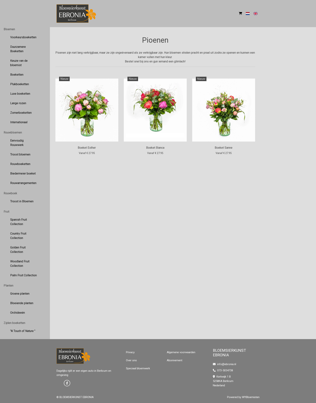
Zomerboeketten (21, 112)
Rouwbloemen (13, 132)
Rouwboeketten (20, 164)
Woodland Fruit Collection (19, 264)
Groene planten (19, 293)
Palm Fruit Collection (23, 275)
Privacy (130, 352)
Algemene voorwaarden (181, 352)
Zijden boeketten (14, 323)
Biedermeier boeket (23, 173)
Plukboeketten (19, 84)
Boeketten (16, 74)
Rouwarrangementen (23, 183)
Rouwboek (10, 193)
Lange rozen (18, 103)
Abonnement (174, 360)
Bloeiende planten (21, 303)
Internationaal (18, 122)
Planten (8, 285)
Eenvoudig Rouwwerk (17, 143)
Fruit (6, 211)
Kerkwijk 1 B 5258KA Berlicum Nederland (223, 381)
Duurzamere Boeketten (18, 49)
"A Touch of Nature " (22, 331)
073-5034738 (225, 370)
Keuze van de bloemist (19, 63)
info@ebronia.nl (226, 364)
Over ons (131, 360)
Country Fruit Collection (18, 236)
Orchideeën (17, 312)
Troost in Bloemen (21, 201)
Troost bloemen (20, 154)
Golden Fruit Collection (18, 250)
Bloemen (9, 29)
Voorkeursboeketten (23, 37)
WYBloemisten (250, 397)
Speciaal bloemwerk (138, 368)
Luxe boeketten (20, 93)
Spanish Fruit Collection (18, 222)
